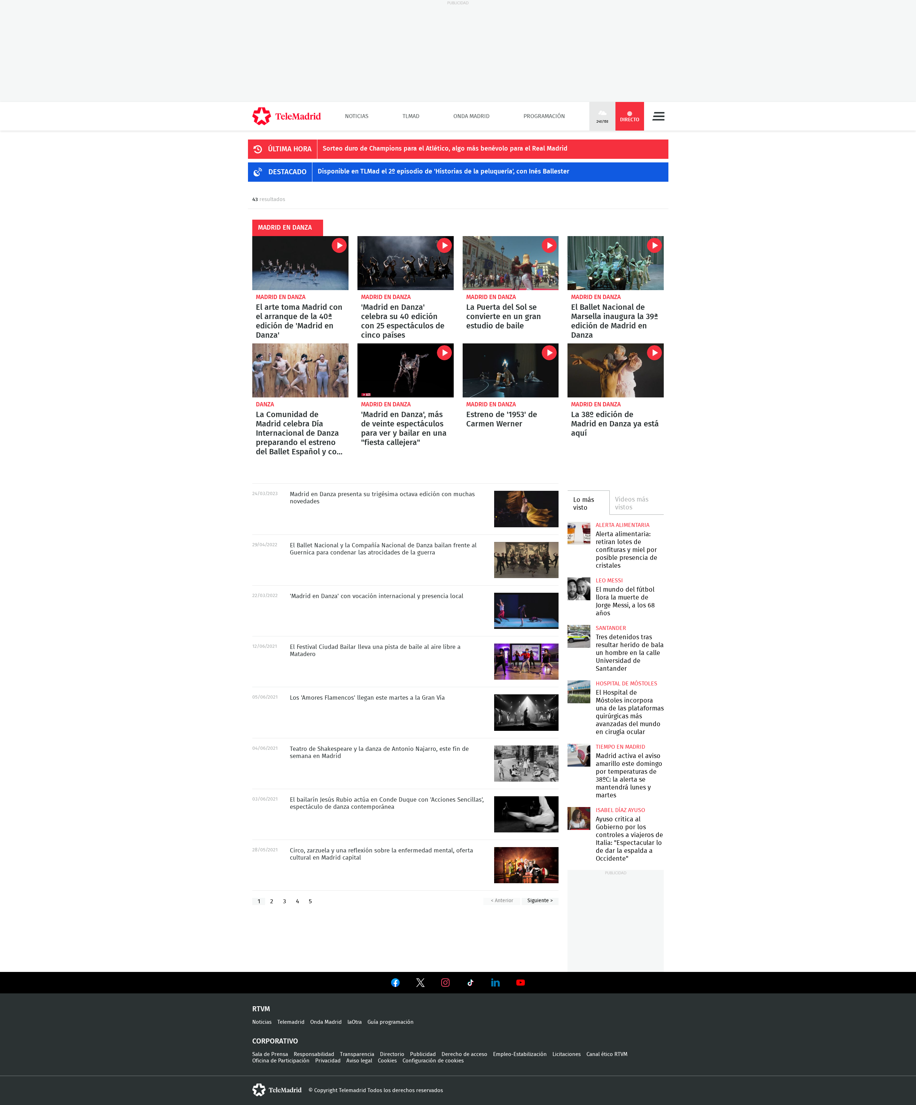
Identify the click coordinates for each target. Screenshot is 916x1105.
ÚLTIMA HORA (290, 149)
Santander (611, 628)
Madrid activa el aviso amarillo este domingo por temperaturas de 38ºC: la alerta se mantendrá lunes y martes (578, 755)
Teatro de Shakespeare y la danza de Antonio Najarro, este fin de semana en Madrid (526, 763)
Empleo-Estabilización (520, 1054)
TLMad (411, 116)
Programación (544, 116)
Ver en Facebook (395, 984)
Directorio (392, 1054)
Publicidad (423, 1054)
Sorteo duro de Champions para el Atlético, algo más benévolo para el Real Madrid (445, 149)
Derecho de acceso (464, 1054)
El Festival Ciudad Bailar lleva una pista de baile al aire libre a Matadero (526, 662)
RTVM (261, 1009)
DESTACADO (287, 172)
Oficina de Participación (281, 1061)
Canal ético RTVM (607, 1054)
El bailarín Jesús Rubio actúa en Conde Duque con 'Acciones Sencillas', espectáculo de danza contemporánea (526, 814)
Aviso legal (359, 1061)
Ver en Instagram (445, 983)
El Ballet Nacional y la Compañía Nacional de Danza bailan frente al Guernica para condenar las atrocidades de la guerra (526, 560)
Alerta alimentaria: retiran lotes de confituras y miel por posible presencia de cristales (578, 533)
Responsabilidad (314, 1054)
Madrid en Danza (281, 297)
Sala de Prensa (270, 1054)
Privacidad (328, 1061)
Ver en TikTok (470, 984)
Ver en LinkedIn (495, 983)
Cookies (387, 1061)
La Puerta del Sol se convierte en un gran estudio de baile (511, 263)
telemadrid (277, 1090)
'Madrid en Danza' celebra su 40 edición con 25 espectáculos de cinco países (405, 263)
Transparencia (357, 1054)
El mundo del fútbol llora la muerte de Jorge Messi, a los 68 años (578, 588)
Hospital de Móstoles (626, 683)
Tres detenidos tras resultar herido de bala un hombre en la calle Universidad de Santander (578, 636)
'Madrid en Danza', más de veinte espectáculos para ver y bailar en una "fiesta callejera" (405, 370)
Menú (658, 116)
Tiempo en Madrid (620, 747)
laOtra (354, 1022)
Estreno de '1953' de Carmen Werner (511, 370)
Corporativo (275, 1041)
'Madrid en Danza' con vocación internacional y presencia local (526, 611)
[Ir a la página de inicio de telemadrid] (286, 116)
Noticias (357, 116)
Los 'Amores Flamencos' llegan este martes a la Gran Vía (526, 712)
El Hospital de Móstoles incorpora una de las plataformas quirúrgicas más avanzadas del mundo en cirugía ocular (578, 691)
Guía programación (390, 1022)
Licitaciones (566, 1054)
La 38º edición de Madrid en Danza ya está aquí (615, 424)
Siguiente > (540, 900)
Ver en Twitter (420, 984)
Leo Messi (609, 580)
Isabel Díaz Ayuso (620, 810)
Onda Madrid (471, 116)
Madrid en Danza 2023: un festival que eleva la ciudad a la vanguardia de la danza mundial (615, 370)
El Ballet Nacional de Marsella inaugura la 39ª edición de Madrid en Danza (615, 263)
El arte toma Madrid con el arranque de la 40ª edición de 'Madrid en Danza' (300, 263)
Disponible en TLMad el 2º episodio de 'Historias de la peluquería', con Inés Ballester (443, 171)
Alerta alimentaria (622, 525)
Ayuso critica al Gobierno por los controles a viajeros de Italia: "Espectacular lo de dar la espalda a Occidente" (578, 818)
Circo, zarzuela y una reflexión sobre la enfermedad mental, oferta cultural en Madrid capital (526, 865)
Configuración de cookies (433, 1061)
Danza (265, 404)
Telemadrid (290, 1022)
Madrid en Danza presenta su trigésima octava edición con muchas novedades (526, 509)
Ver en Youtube (520, 983)
